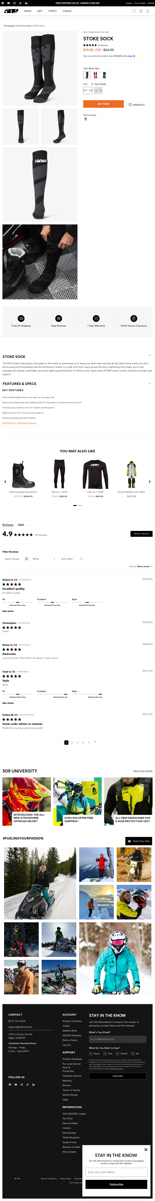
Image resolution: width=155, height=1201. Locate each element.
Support (129, 3)
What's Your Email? (99, 1032)
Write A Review (141, 533)
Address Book (70, 1030)
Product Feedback (72, 1059)
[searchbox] (13, 558)
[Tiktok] (20, 3)
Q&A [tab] (21, 525)
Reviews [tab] (8, 525)
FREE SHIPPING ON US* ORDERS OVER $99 (77, 3)
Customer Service (72, 1076)
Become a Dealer (72, 1147)
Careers (67, 1128)
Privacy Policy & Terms (116, 1069)
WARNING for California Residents (19, 423)
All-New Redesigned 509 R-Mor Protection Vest (132, 819)
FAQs (65, 1099)
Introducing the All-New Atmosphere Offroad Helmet (29, 818)
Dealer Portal (69, 1142)
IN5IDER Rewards (72, 1035)
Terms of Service (71, 1090)
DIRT (39, 11)
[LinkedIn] (26, 3)
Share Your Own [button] (141, 841)
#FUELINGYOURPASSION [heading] (23, 838)
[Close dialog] (146, 1150)
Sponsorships (69, 1132)
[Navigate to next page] (96, 742)
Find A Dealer (140, 3)
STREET (52, 11)
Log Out (67, 1045)
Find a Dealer (69, 1152)
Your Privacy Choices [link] (77, 1183)
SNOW (27, 11)
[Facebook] (10, 1084)
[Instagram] (14, 3)
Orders (66, 1026)
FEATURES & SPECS (19, 383)
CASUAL (67, 11)
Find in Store (89, 115)
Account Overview (72, 1021)
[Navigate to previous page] (59, 742)
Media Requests (71, 1137)
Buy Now (103, 104)
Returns (67, 1085)
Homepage (9, 25)
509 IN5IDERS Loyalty (74, 1113)
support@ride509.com (20, 1027)
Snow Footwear (24, 25)
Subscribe (118, 1076)
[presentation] (21, 322)
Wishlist (151, 3)
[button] (40, 883)
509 (18, 1179)
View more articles (143, 771)
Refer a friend (70, 1040)
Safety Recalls (70, 1095)
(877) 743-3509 (16, 1021)
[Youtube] (9, 3)
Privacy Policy (65, 1179)
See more (8, 611)
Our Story (68, 1118)
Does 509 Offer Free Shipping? (78, 819)
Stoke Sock (14, 356)
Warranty (67, 1080)
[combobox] (44, 558)
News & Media (70, 1123)
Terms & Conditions (48, 1179)
